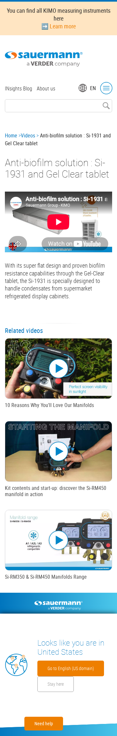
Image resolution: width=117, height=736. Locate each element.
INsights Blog (18, 88)
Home (11, 135)
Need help (43, 723)
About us (46, 88)
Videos (28, 135)
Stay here (55, 684)
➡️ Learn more (58, 26)
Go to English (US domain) (70, 668)
